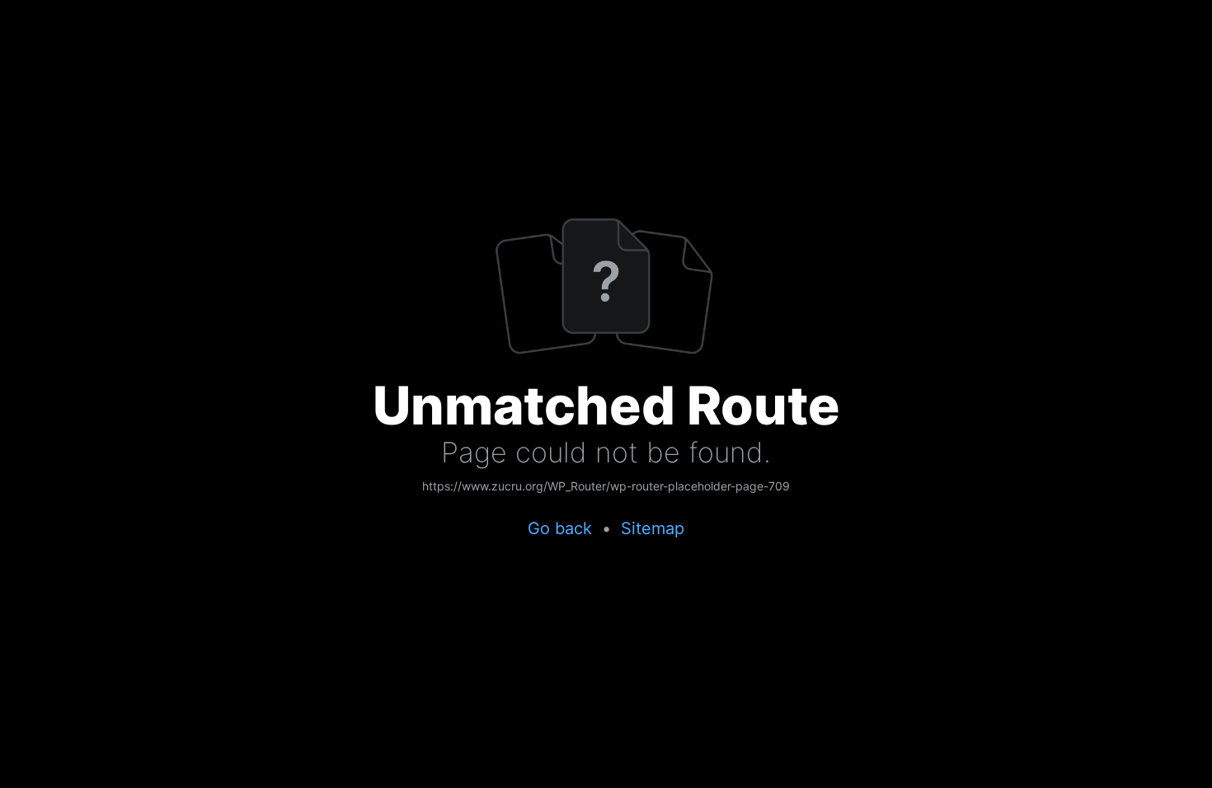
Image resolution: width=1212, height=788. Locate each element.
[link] (606, 487)
